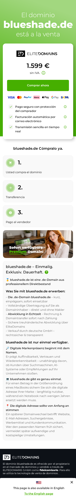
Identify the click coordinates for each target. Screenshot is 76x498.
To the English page (38, 493)
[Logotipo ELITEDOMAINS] (38, 457)
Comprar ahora (38, 85)
